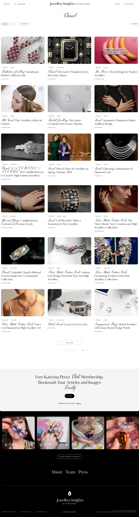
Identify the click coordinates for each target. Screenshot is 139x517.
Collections (13, 164)
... (60, 350)
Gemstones (5, 320)
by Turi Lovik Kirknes (6, 227)
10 (83, 350)
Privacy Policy (26, 511)
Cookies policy (41, 511)
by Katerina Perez (99, 78)
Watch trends (60, 67)
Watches (51, 67)
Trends (12, 116)
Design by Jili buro (69, 512)
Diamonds (14, 320)
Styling (106, 216)
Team (70, 472)
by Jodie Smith (5, 78)
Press (83, 472)
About (56, 472)
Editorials (13, 216)
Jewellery (4, 67)
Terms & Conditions (8, 511)
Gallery (12, 67)
